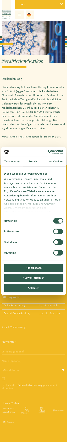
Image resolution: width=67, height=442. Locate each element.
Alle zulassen (34, 267)
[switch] (58, 231)
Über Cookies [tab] (55, 161)
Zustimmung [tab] (12, 161)
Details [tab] (33, 161)
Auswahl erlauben (33, 277)
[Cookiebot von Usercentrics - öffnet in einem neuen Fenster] (48, 152)
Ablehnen (33, 287)
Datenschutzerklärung (29, 384)
